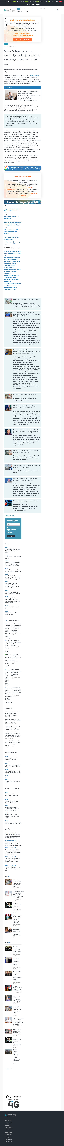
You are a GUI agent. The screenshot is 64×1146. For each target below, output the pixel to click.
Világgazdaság (34, 75)
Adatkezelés (8, 1130)
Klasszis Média (8, 1132)
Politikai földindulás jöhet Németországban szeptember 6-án (17, 988)
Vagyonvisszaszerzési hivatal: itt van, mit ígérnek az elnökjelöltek (12, 271)
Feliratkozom (11, 536)
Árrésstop (32, 9)
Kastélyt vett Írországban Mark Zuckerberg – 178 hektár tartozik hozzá (16, 657)
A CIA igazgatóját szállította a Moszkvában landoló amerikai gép (12, 253)
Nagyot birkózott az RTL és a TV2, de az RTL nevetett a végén (12, 210)
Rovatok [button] (38, 9)
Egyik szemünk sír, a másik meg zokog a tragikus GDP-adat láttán (28, 92)
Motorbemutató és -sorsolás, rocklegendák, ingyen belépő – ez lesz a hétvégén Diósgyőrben (13, 735)
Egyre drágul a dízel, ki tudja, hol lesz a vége (17, 1031)
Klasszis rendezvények (22, 11)
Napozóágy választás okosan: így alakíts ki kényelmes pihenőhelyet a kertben (12, 713)
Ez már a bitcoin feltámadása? (12, 283)
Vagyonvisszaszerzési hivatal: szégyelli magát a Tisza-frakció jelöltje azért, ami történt (18, 895)
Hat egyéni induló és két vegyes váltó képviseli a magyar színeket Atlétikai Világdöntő (13, 728)
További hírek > (9, 702)
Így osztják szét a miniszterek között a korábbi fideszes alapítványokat (17, 931)
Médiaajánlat (8, 1123)
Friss (19, 9)
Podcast (27, 9)
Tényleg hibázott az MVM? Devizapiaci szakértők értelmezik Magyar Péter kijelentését (16, 1055)
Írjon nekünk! (8, 1120)
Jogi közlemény (9, 1127)
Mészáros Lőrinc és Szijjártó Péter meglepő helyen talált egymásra (17, 949)
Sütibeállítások (8, 1141)
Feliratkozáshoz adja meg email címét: (12, 521)
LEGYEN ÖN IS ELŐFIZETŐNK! (22, 176)
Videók (22, 9)
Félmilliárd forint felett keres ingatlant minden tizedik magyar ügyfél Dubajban (16, 672)
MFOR (9, 10)
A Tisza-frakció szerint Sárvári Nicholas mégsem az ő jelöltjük (12, 231)
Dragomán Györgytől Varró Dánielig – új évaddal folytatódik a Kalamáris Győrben (13, 720)
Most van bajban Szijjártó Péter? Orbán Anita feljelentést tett (17, 906)
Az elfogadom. (11, 530)
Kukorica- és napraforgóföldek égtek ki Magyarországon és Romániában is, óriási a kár (12, 224)
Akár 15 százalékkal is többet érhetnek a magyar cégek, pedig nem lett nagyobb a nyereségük (16, 627)
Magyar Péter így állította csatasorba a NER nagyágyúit (17, 998)
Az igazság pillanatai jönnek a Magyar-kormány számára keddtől (17, 962)
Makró (6, 44)
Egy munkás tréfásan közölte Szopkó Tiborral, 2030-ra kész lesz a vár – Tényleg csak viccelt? (12, 743)
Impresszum (8, 1125)
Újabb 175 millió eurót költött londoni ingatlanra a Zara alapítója (16, 643)
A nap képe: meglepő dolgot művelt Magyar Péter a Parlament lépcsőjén (12, 287)
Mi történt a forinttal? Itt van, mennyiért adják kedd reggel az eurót (17, 883)
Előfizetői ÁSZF (9, 1139)
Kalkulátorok (44, 9)
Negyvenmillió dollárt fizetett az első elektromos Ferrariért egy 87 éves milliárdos (17, 690)
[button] (27, 5)
